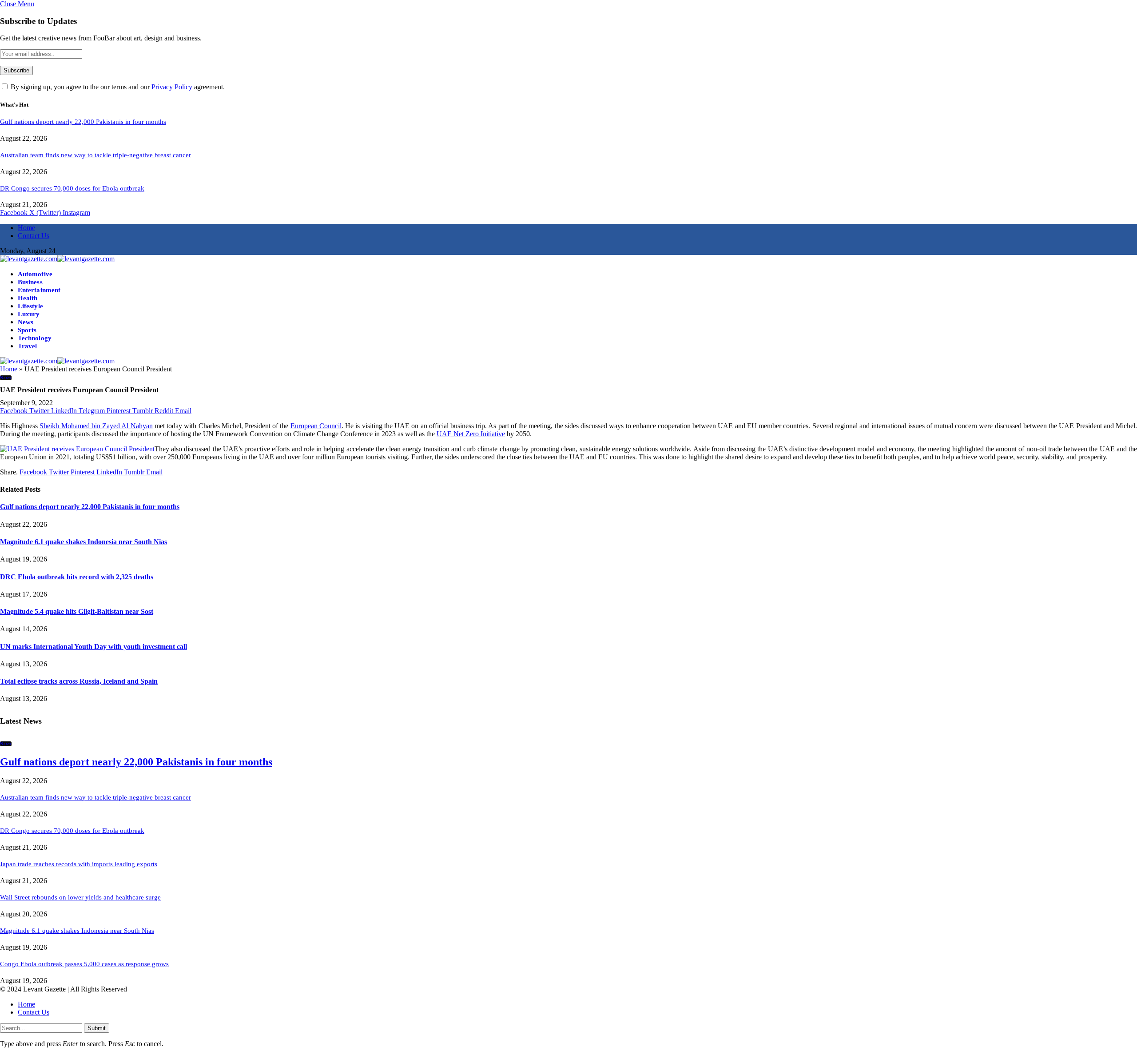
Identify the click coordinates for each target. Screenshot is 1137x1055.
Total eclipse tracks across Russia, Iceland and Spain (79, 681)
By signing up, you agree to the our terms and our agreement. (117, 87)
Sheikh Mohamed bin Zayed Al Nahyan (96, 426)
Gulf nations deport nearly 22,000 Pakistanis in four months (83, 121)
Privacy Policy (171, 87)
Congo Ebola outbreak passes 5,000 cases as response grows (84, 963)
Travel (27, 346)
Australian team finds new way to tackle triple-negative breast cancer (95, 155)
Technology (35, 338)
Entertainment (39, 290)
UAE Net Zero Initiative (471, 434)
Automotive (35, 274)
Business (30, 282)
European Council (316, 426)
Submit (96, 1028)
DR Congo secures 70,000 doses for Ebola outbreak (72, 188)
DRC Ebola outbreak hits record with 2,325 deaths (76, 577)
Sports (27, 330)
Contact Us (33, 235)
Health (27, 298)
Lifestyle (30, 306)
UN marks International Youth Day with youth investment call (93, 646)
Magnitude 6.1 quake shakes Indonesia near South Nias (83, 541)
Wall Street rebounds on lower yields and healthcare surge (80, 897)
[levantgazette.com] (57, 259)
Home (26, 227)
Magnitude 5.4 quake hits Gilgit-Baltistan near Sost (76, 611)
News (25, 322)
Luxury (29, 314)
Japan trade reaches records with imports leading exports (78, 864)
